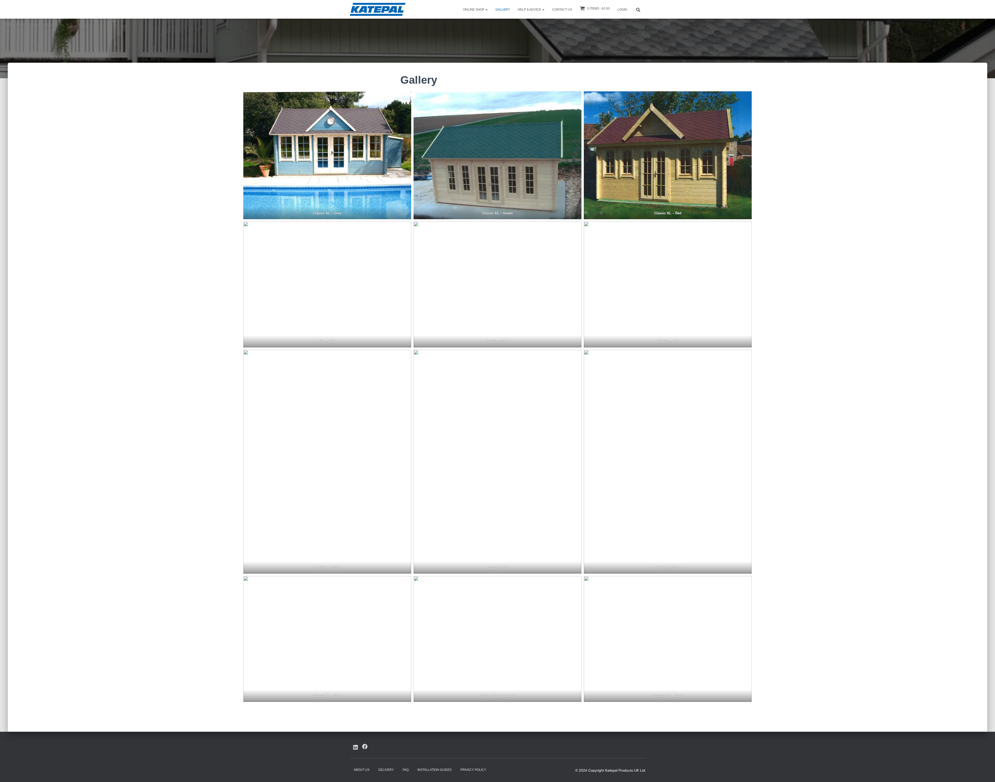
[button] (486, 9)
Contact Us (562, 9)
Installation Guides (434, 770)
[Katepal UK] (378, 9)
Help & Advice (530, 9)
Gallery (502, 9)
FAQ (406, 770)
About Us (361, 770)
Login (622, 9)
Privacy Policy (473, 770)
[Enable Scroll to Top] (984, 771)
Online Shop (474, 9)
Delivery (386, 770)
